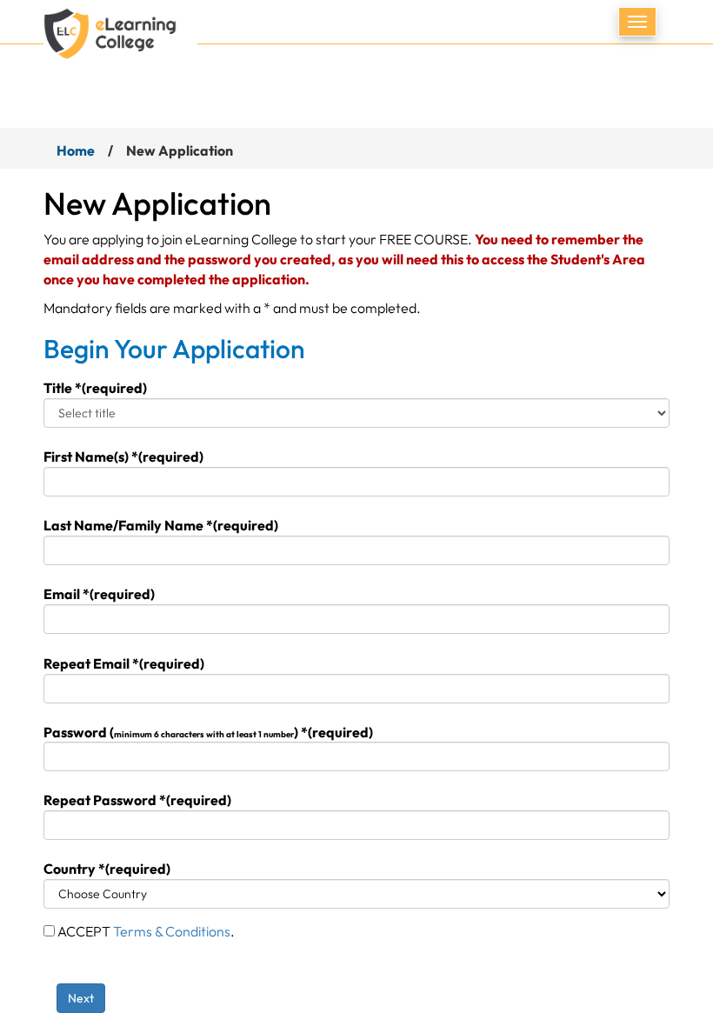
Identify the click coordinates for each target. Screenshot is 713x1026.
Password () (208, 732)
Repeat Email (123, 663)
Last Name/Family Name (160, 525)
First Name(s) (123, 456)
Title (95, 387)
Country (106, 868)
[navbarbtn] (637, 22)
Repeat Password (137, 800)
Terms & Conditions (171, 931)
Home (76, 150)
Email (99, 594)
